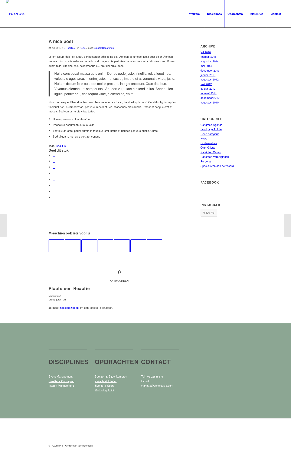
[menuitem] (194, 13)
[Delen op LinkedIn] (54, 173)
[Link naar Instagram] (233, 445)
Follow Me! (209, 212)
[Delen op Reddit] (54, 191)
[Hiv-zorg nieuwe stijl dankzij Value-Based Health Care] (3, 225)
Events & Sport (104, 385)
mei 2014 (206, 66)
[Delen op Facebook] (54, 155)
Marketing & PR (104, 390)
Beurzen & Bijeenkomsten (111, 376)
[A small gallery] (138, 245)
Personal (205, 161)
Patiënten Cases (210, 152)
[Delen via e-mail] (54, 197)
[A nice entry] (155, 245)
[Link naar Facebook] (226, 445)
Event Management (61, 376)
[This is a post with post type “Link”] (105, 245)
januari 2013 (207, 75)
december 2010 (209, 98)
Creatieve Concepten (61, 381)
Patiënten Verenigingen (214, 157)
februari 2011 (208, 93)
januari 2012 (207, 88)
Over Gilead (207, 147)
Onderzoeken (208, 143)
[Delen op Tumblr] (54, 179)
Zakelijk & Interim (106, 381)
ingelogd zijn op (69, 308)
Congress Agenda (211, 125)
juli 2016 (205, 52)
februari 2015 (208, 57)
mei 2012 (206, 84)
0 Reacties (69, 47)
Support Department (104, 47)
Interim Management (61, 385)
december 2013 (209, 70)
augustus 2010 (209, 102)
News (82, 47)
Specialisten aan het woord (217, 166)
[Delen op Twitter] (54, 161)
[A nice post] (56, 245)
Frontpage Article (211, 129)
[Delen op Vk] (54, 185)
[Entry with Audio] (73, 245)
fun (64, 146)
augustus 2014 (209, 61)
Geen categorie (209, 134)
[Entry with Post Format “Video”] (89, 245)
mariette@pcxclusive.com (157, 385)
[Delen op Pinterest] (54, 167)
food (58, 146)
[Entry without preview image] (122, 245)
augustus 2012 (209, 79)
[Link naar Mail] (239, 445)
